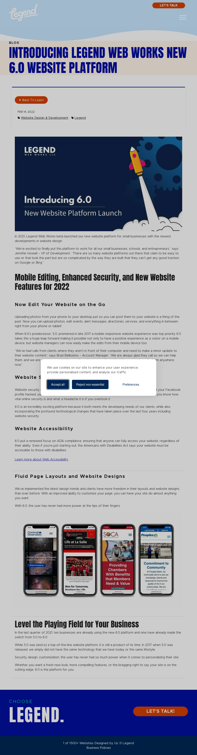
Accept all (58, 384)
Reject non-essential (90, 384)
